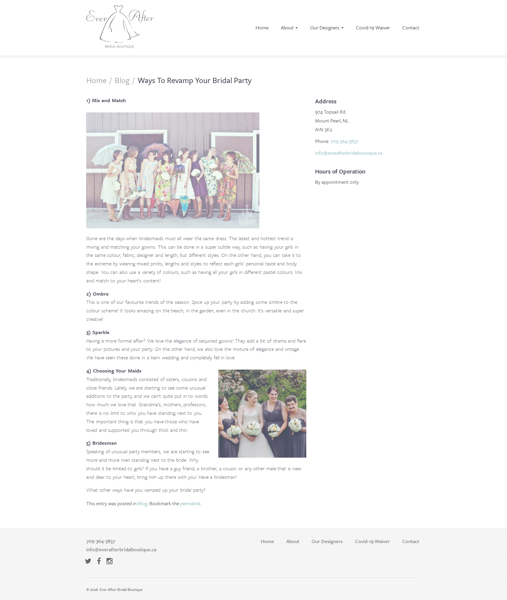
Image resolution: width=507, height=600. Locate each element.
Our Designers (325, 27)
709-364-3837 (344, 141)
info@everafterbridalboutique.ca (348, 152)
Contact (410, 27)
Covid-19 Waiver (373, 27)
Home (262, 27)
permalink (190, 503)
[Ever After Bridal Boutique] (120, 45)
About (288, 27)
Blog (122, 80)
